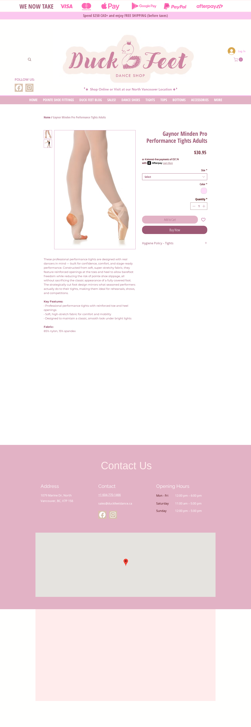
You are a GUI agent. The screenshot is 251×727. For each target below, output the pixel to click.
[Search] (29, 59)
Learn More (168, 163)
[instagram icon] (29, 88)
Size (204, 170)
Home (47, 117)
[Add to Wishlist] (203, 220)
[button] (239, 59)
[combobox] (174, 176)
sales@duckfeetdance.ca (115, 503)
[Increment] (204, 206)
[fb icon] (19, 88)
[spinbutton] (199, 206)
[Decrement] (193, 206)
